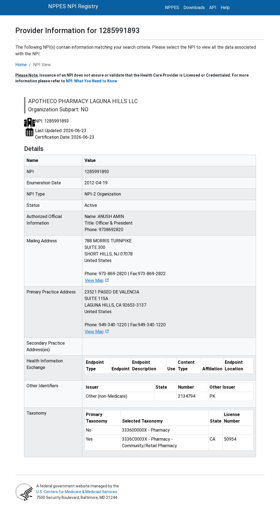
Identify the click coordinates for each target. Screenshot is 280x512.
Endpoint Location (234, 365)
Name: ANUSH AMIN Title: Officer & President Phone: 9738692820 (108, 223)
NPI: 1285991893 (52, 121)
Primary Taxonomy (96, 418)
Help (225, 7)
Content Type (186, 365)
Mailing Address (42, 240)
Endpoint (121, 368)
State (161, 387)
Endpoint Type (95, 365)
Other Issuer (222, 387)
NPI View (42, 64)
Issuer (92, 387)
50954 (230, 439)
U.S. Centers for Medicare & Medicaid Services (76, 492)
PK (212, 396)
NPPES (172, 7)
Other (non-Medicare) (106, 396)
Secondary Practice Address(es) (46, 346)
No (88, 430)
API (212, 7)
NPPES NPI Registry (73, 6)
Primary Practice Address (51, 292)
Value (90, 160)
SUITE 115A (96, 298)
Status (33, 205)
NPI (30, 171)
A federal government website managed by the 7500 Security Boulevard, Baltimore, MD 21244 (77, 492)
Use (171, 368)
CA (212, 439)
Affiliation (212, 368)
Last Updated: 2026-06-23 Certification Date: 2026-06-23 (64, 134)
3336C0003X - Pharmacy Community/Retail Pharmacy (149, 442)
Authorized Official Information (44, 220)
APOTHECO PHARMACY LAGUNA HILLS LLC (83, 101)
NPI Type (36, 194)
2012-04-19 (95, 182)
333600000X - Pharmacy (146, 430)
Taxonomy (36, 413)
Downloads (194, 7)
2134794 (186, 396)
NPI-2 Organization (102, 194)
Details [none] (33, 149)
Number (186, 387)
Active (90, 205)
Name (32, 160)
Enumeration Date (44, 182)
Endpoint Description (144, 365)
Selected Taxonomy (142, 421)
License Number (232, 418)
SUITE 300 (94, 247)
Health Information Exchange (45, 364)
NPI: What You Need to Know (91, 81)
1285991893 (96, 171)
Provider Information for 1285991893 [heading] (77, 30)
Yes (89, 439)
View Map (94, 280)
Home (21, 64)
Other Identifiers (42, 385)
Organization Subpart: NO (58, 109)
